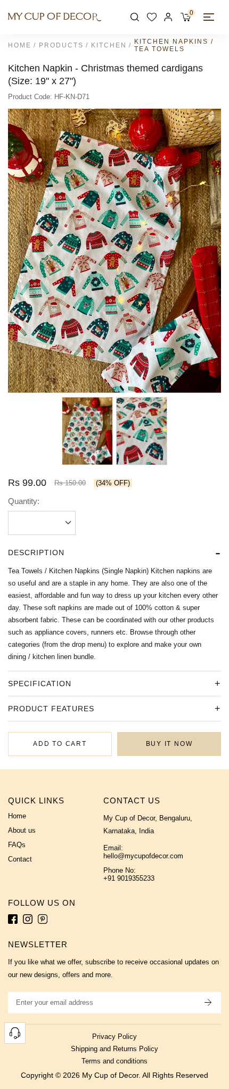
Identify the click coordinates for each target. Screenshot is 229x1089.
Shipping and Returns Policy (114, 1049)
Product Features (51, 708)
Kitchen (109, 45)
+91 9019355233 (128, 878)
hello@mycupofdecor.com (143, 856)
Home (19, 45)
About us (22, 830)
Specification (39, 683)
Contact (20, 859)
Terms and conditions (114, 1061)
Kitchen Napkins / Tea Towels (174, 45)
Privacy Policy (114, 1037)
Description (36, 552)
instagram (27, 919)
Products (61, 45)
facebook (13, 919)
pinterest (42, 919)
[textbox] (42, 522)
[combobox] (42, 522)
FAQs (17, 845)
